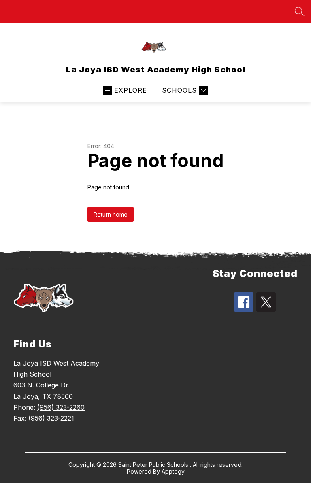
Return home (111, 214)
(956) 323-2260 (61, 407)
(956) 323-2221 (51, 418)
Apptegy (173, 471)
